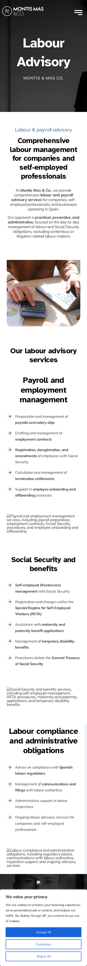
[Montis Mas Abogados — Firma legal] (23, 5)
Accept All (43, 932)
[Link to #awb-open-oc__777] (78, 12)
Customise (43, 944)
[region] (43, 927)
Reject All (43, 956)
